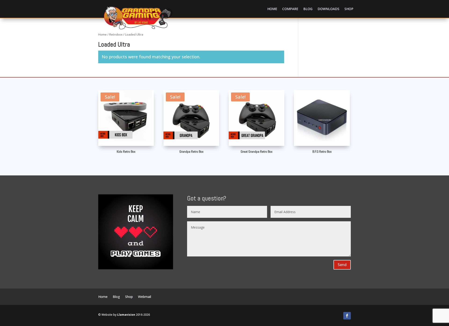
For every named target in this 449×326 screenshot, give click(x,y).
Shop (348, 9)
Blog (307, 9)
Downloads (328, 9)
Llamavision (126, 315)
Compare (290, 9)
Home (272, 9)
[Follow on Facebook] (347, 315)
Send (342, 264)
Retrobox (116, 34)
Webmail (144, 297)
